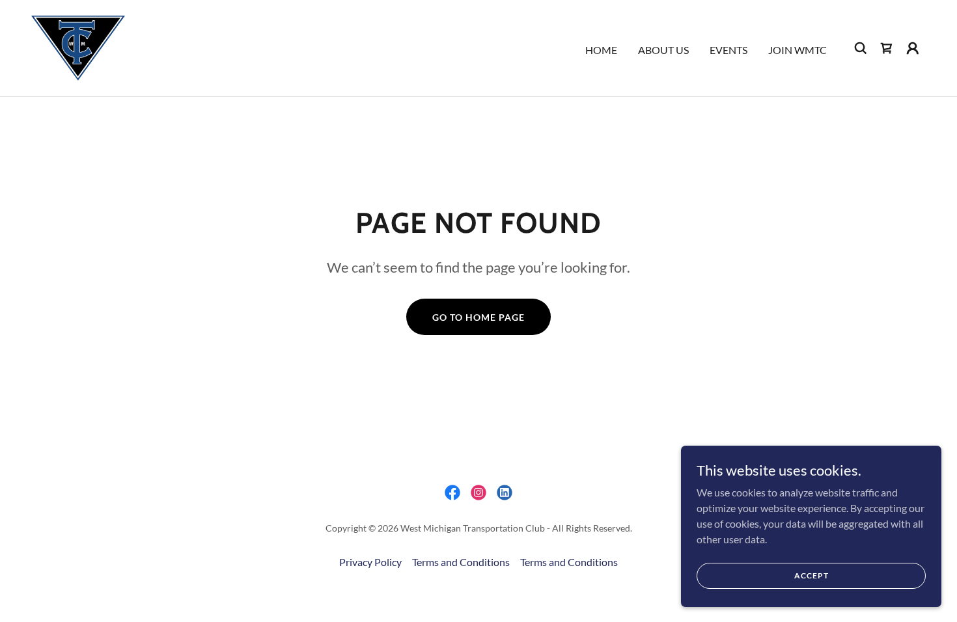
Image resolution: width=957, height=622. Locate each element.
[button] (913, 48)
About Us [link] (663, 50)
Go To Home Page (478, 317)
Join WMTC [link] (797, 50)
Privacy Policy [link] (370, 562)
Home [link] (601, 50)
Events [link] (728, 50)
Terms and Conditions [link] (461, 562)
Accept (811, 575)
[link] (78, 46)
